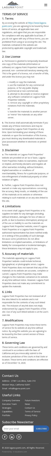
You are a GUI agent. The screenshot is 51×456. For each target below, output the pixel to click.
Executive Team (9, 404)
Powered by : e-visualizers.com (14, 452)
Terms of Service (32, 411)
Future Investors (32, 400)
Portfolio (6, 415)
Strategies (6, 408)
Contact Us (30, 408)
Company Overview (11, 400)
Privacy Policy (31, 415)
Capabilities (7, 411)
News (27, 404)
